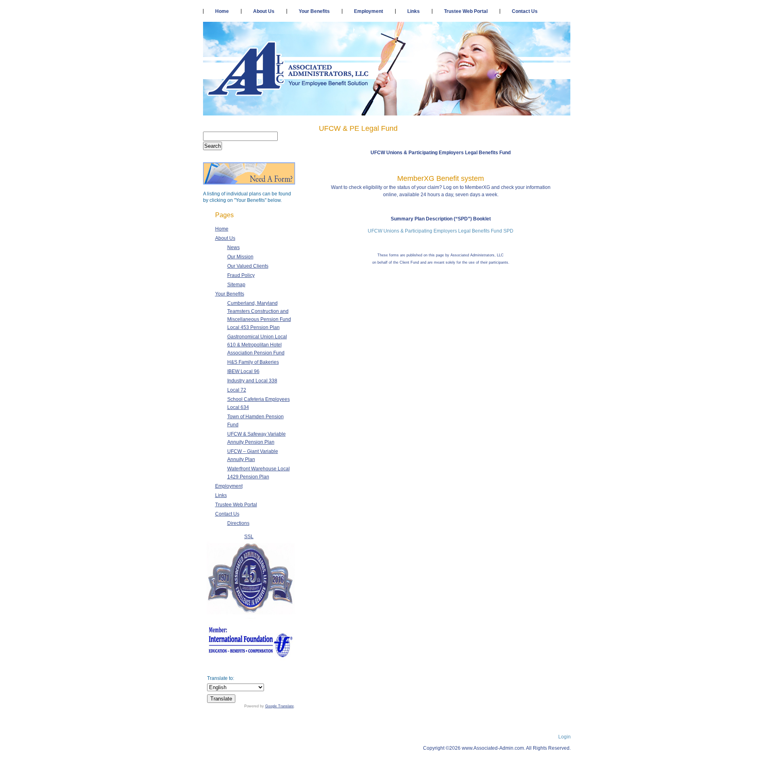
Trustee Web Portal (466, 11)
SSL (248, 536)
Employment (368, 11)
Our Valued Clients (247, 266)
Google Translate (279, 706)
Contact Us (525, 11)
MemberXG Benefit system (440, 178)
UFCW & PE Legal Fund (358, 128)
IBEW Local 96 (243, 371)
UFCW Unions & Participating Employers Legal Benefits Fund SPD (440, 231)
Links (413, 11)
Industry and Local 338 (252, 381)
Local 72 (236, 390)
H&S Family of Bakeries (253, 362)
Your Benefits (314, 11)
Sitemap (236, 284)
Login (564, 737)
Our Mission (240, 257)
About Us (263, 11)
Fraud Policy (241, 275)
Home (222, 11)
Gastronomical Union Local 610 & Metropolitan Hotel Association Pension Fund (257, 345)
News (233, 247)
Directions (238, 523)
